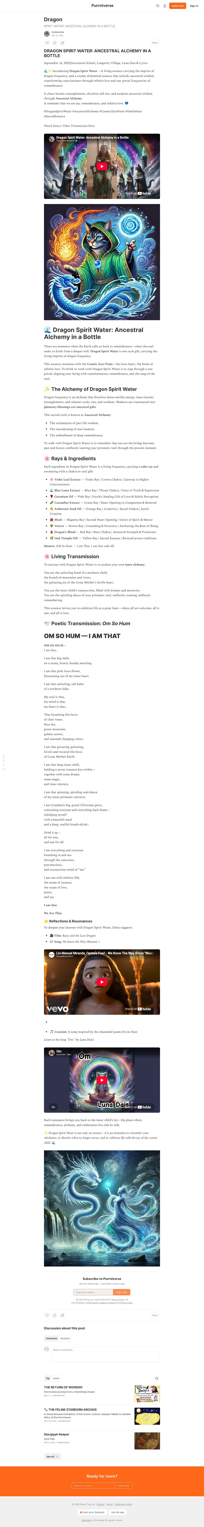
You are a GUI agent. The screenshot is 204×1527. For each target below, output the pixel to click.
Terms (109, 1504)
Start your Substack (94, 1512)
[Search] (158, 6)
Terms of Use (117, 1299)
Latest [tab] (56, 1378)
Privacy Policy (126, 1302)
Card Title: (49, 1438)
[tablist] (58, 1338)
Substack (86, 1520)
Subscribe (178, 5)
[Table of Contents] (3, 763)
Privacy (100, 1504)
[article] (102, 1394)
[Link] (39, 53)
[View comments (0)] (55, 43)
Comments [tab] (51, 1338)
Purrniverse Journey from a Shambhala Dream (69, 1391)
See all (50, 1456)
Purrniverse (58, 32)
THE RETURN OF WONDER (63, 1387)
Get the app (117, 1512)
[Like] (47, 43)
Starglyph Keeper (56, 1434)
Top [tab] (48, 1378)
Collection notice (123, 1504)
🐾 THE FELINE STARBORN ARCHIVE (70, 1410)
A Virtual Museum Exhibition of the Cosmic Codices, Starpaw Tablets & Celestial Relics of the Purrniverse (87, 1415)
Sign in (194, 5)
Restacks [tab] (65, 1338)
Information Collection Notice (101, 1302)
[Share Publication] (165, 6)
